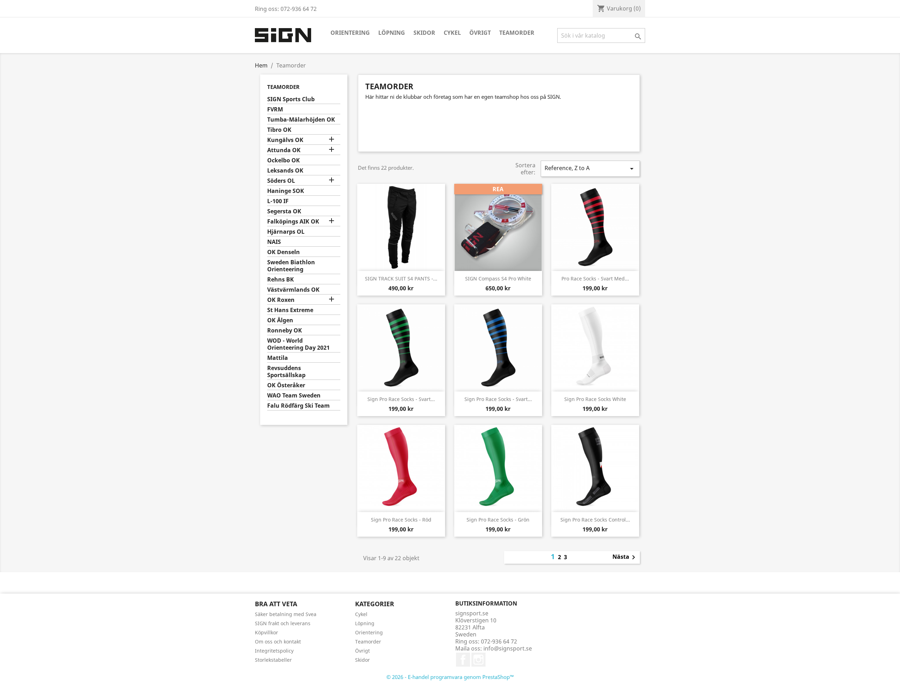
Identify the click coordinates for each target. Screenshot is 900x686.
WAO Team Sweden (294, 395)
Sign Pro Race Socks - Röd (401, 519)
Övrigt (480, 33)
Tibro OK (279, 130)
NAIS (274, 242)
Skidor (424, 33)
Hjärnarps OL (285, 231)
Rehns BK (280, 279)
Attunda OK (284, 150)
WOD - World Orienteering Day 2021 (298, 344)
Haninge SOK (285, 191)
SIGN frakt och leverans (282, 623)
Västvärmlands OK (293, 289)
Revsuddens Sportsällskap (286, 371)
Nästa (625, 557)
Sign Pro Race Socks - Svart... (401, 399)
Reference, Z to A (590, 168)
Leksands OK (285, 170)
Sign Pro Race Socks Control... (595, 519)
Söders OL (281, 181)
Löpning (391, 33)
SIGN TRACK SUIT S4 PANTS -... (401, 278)
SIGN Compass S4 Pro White (498, 278)
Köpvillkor (266, 632)
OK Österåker (286, 385)
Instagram (478, 660)
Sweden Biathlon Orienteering (291, 266)
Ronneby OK (284, 330)
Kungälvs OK (285, 140)
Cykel (452, 33)
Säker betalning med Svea (285, 614)
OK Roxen (281, 300)
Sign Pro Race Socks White (595, 399)
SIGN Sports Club (291, 99)
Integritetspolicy (274, 650)
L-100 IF (278, 201)
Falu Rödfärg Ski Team (298, 405)
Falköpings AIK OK (293, 221)
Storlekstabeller (273, 659)
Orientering (350, 33)
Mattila (277, 358)
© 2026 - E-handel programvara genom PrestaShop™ (450, 676)
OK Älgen (280, 320)
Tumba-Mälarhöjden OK (301, 119)
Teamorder (516, 33)
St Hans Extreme (290, 310)
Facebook (463, 660)
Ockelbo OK (283, 160)
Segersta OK (284, 211)
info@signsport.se (507, 648)
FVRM (275, 109)
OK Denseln (283, 252)
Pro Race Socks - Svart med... (595, 278)
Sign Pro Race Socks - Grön (498, 519)
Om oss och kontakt (278, 641)
